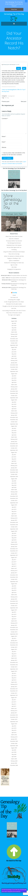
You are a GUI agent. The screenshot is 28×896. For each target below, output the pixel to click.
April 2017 (14, 566)
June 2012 (14, 675)
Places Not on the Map (14, 254)
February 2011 (14, 710)
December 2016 (14, 575)
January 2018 (14, 546)
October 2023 (14, 395)
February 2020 (14, 491)
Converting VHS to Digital (14, 299)
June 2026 (14, 325)
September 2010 (14, 721)
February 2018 (14, 544)
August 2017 (14, 557)
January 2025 (14, 362)
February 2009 (14, 761)
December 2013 (14, 642)
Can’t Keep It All (14, 297)
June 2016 (14, 588)
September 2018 (14, 529)
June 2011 (14, 702)
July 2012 (14, 673)
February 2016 (14, 597)
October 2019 (14, 500)
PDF (24, 68)
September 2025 (14, 345)
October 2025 (14, 343)
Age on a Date (14, 265)
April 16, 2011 (16, 64)
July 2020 (14, 481)
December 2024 (14, 365)
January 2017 (14, 572)
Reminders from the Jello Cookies (14, 304)
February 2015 (14, 623)
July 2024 (14, 376)
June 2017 (14, 561)
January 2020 (14, 494)
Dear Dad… (14, 308)
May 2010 (14, 730)
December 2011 (14, 688)
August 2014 (14, 636)
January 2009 (14, 763)
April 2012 (14, 680)
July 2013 (14, 651)
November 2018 (14, 524)
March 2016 (14, 594)
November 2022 (14, 419)
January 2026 (14, 336)
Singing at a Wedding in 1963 (14, 258)
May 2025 (14, 354)
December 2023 (14, 391)
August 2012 (14, 671)
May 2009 (14, 754)
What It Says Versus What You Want (14, 236)
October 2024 (14, 369)
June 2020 (14, 483)
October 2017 (14, 553)
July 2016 (14, 586)
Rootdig (14, 292)
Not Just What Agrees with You (14, 247)
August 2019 (14, 505)
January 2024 (14, 389)
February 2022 (14, 439)
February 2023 (14, 413)
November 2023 (14, 393)
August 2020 (14, 478)
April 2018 (14, 540)
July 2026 (14, 323)
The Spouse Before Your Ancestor (14, 240)
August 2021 (14, 452)
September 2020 (14, 476)
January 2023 (14, 415)
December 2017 (14, 548)
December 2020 (14, 470)
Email (4, 142)
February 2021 (14, 465)
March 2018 (14, 542)
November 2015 (14, 603)
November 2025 (14, 341)
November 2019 (14, 498)
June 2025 (14, 351)
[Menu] (14, 23)
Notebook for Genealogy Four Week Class (14, 262)
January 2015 (14, 625)
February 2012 (14, 684)
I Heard (14, 295)
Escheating (14, 249)
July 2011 (14, 699)
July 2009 (14, 750)
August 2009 (14, 748)
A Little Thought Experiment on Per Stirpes (14, 301)
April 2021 (14, 461)
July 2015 (14, 612)
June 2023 (14, 404)
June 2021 (14, 457)
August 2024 (14, 373)
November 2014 (14, 629)
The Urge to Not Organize (14, 315)
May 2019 (14, 511)
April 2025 (14, 356)
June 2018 (14, 535)
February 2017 (14, 570)
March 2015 (14, 621)
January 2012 (14, 686)
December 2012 (14, 662)
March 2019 (14, 516)
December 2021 (14, 443)
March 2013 (14, 658)
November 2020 (14, 472)
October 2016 (14, 579)
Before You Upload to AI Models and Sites (14, 256)
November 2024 (14, 367)
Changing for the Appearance (14, 269)
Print (18, 68)
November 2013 (14, 645)
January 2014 (14, 640)
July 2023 (14, 402)
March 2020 (14, 489)
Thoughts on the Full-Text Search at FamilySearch (14, 306)
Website (4, 147)
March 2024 (14, 384)
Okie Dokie (14, 267)
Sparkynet (23, 891)
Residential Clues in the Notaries (14, 245)
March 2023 (14, 410)
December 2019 (14, 496)
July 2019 (14, 507)
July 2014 (14, 638)
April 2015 (14, 618)
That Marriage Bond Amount (14, 243)
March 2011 (14, 708)
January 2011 (14, 712)
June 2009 (14, 752)
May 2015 (14, 616)
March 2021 (14, 463)
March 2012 (14, 682)
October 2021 (14, 448)
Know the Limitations (14, 238)
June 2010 (14, 728)
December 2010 (14, 715)
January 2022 (14, 441)
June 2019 (14, 509)
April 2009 (14, 756)
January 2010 (14, 739)
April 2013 (14, 656)
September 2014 (14, 634)
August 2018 (14, 531)
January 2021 (14, 467)
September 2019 (14, 502)
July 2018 (14, 533)
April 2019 (14, 513)
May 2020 (14, 485)
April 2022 (14, 435)
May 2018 (14, 537)
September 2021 (14, 450)
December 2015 (14, 601)
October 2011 (14, 693)
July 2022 (14, 428)
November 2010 (14, 717)
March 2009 (14, 758)
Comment (5, 118)
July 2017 (14, 559)
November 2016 (14, 577)
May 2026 (14, 327)
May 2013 (14, 653)
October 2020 (14, 474)
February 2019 (14, 518)
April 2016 (14, 592)
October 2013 (14, 647)
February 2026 (14, 334)
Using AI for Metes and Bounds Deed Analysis (14, 251)
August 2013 (14, 649)
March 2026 (14, 332)
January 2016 (14, 599)
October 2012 (14, 667)
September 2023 (14, 397)
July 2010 (14, 726)
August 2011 (14, 697)
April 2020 (14, 487)
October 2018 (14, 526)
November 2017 (14, 551)
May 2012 (14, 677)
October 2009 (14, 743)
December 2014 (14, 627)
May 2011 (14, 704)
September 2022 (14, 424)
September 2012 (14, 669)
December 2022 (14, 417)
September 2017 (14, 555)
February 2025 (14, 360)
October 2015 (14, 605)
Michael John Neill (7, 64)
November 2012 (14, 664)
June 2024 (14, 378)
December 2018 (14, 522)
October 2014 (14, 632)
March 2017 (14, 568)
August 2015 (14, 610)
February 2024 (14, 386)
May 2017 (14, 564)
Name (4, 136)
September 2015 (14, 607)
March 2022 (14, 437)
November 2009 (14, 741)
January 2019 (14, 520)
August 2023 (14, 400)
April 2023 (14, 408)
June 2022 (14, 430)
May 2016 (14, 590)
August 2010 (14, 723)
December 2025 (14, 338)
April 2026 (14, 330)
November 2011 (14, 691)
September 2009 (14, 745)
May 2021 (14, 459)
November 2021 (14, 446)
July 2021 (14, 454)
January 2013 (14, 660)
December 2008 (14, 765)
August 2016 (14, 583)
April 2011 (14, 706)
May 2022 (14, 432)
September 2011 (14, 695)
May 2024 (14, 380)
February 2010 (14, 737)
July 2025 (14, 349)
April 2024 (14, 382)
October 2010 (14, 719)
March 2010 (14, 734)
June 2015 (14, 614)
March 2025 (14, 358)
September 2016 (14, 581)
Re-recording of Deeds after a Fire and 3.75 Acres (14, 310)
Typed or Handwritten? (14, 260)
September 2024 (14, 371)
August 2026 (14, 321)
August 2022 (14, 426)
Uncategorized (11, 96)
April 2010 (14, 732)
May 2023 (14, 406)
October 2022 (14, 421)
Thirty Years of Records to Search (14, 312)
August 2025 (14, 347)
